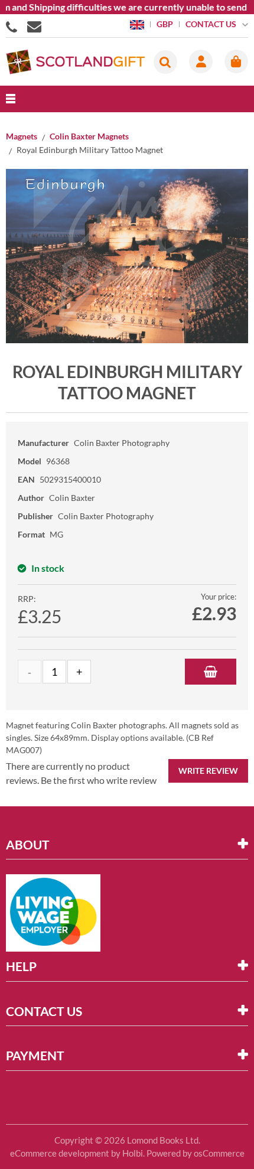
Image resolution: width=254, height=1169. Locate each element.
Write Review (208, 771)
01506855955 (13, 26)
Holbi (132, 1153)
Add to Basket (210, 672)
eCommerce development (59, 1153)
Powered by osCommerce (195, 1153)
